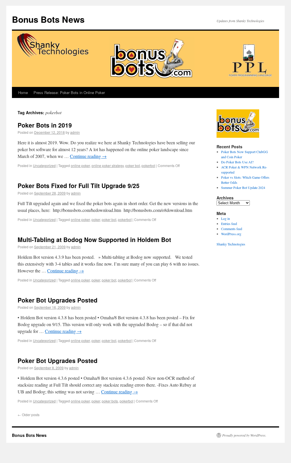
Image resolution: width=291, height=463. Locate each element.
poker (96, 219)
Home (23, 92)
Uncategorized (44, 165)
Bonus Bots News (48, 19)
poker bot (132, 165)
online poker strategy (108, 165)
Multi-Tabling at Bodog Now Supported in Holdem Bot (94, 239)
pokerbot (148, 165)
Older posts (29, 414)
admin (75, 132)
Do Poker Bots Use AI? (237, 162)
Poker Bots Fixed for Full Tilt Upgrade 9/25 (79, 185)
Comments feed (231, 228)
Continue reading (88, 156)
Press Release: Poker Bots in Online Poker (69, 92)
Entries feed (229, 223)
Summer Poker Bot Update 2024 (243, 187)
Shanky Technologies (231, 244)
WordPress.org (231, 234)
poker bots (110, 401)
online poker (80, 165)
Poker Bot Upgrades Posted (57, 300)
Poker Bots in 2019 (45, 125)
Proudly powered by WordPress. (244, 435)
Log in (225, 218)
